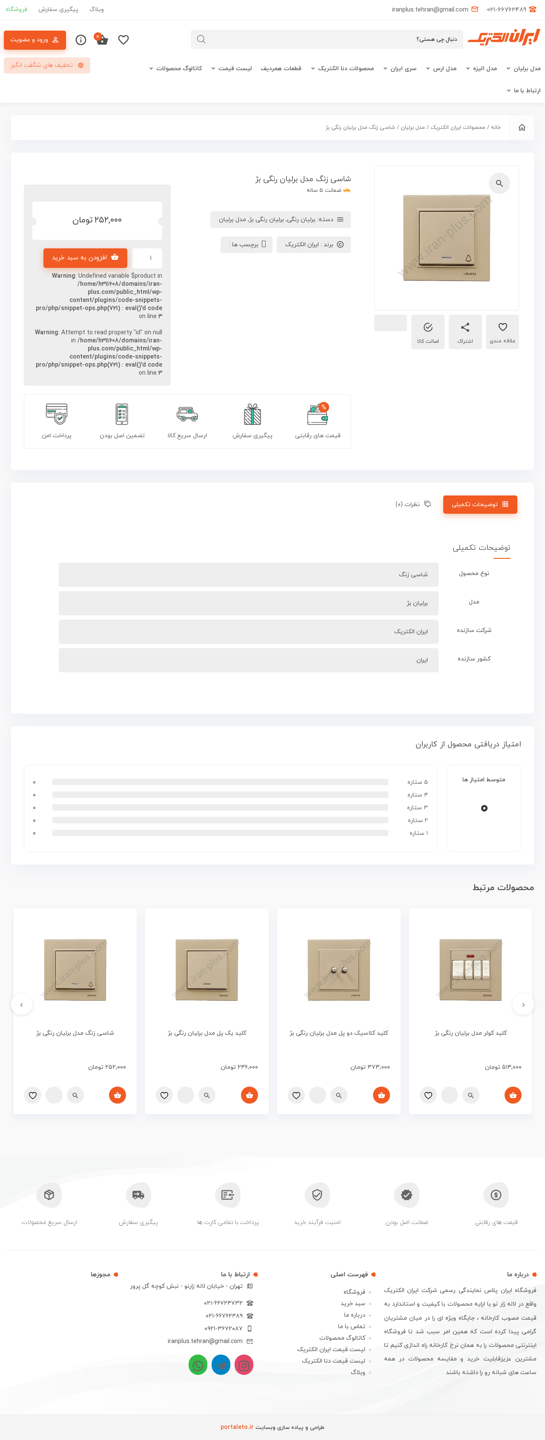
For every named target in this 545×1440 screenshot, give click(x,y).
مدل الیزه (485, 69)
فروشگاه (16, 10)
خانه (496, 127)
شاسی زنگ (413, 575)
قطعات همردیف (281, 69)
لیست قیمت (235, 69)
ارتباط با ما (527, 91)
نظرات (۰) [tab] (408, 505)
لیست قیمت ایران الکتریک (331, 1350)
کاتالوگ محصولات (179, 69)
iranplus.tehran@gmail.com (205, 1342)
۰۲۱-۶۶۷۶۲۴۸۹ (224, 1316)
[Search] (201, 39)
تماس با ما (351, 1327)
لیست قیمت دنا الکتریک (333, 1361)
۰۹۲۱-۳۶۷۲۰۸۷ (223, 1329)
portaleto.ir (237, 1427)
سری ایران (403, 69)
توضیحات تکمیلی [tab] (475, 505)
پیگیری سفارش (58, 10)
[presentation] (523, 1004)
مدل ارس (444, 69)
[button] (499, 183)
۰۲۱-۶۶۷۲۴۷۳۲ (223, 1303)
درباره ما (354, 1315)
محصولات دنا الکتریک (346, 69)
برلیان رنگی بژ (266, 220)
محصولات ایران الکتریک (457, 127)
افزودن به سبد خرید (79, 257)
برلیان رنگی (301, 220)
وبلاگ (96, 10)
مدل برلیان (527, 69)
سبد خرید (353, 1304)
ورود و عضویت (29, 40)
